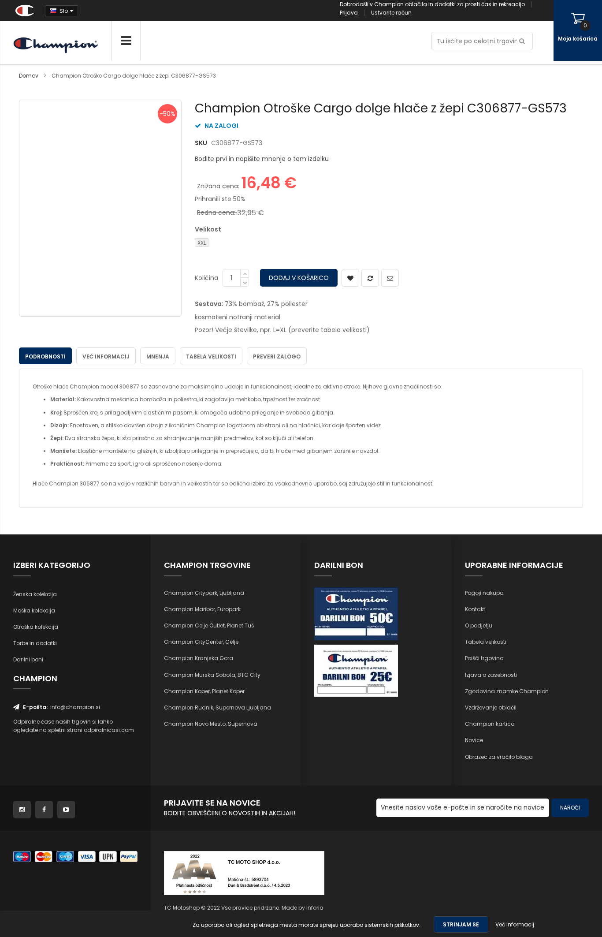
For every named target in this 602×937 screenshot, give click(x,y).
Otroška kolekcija (35, 627)
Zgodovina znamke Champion (507, 691)
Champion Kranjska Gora (198, 658)
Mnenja (157, 356)
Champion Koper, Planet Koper (204, 691)
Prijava (349, 12)
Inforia (314, 907)
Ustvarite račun (391, 12)
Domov (28, 75)
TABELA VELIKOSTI (211, 356)
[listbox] (264, 243)
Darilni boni (28, 659)
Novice (474, 740)
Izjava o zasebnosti (491, 675)
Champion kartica (490, 724)
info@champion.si (75, 707)
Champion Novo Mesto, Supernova (210, 724)
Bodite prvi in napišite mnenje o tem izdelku (262, 158)
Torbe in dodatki (35, 643)
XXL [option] (201, 242)
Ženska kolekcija (35, 594)
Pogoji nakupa (484, 593)
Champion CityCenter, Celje (201, 642)
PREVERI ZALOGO (277, 356)
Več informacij (106, 356)
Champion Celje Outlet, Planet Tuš (209, 625)
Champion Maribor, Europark (202, 609)
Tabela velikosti (485, 642)
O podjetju (478, 625)
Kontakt (475, 609)
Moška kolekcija (34, 610)
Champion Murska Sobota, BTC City (212, 675)
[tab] (45, 355)
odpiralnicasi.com (109, 730)
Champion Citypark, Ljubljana (204, 593)
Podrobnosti (45, 356)
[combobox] (482, 41)
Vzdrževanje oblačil (491, 707)
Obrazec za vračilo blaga (499, 757)
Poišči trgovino (484, 658)
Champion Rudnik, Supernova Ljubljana (217, 707)
